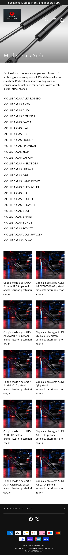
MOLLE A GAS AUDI (16, 110)
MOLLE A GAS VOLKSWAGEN (23, 234)
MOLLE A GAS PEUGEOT (19, 198)
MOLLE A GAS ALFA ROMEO (22, 98)
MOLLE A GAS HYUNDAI (19, 145)
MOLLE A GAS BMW (16, 104)
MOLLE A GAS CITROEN (19, 116)
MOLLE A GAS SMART (17, 216)
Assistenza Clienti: (19, 508)
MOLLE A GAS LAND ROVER (22, 181)
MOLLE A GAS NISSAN (18, 169)
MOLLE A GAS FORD (17, 134)
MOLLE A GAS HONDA (18, 139)
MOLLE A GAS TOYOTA (18, 228)
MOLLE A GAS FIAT (16, 128)
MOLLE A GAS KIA (15, 193)
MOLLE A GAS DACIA (17, 122)
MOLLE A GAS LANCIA (18, 157)
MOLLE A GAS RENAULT (19, 204)
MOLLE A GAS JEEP (16, 151)
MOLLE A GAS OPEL (16, 175)
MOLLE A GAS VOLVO (17, 240)
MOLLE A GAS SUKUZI (18, 222)
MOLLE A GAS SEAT (16, 210)
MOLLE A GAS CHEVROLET (21, 187)
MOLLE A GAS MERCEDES (20, 163)
